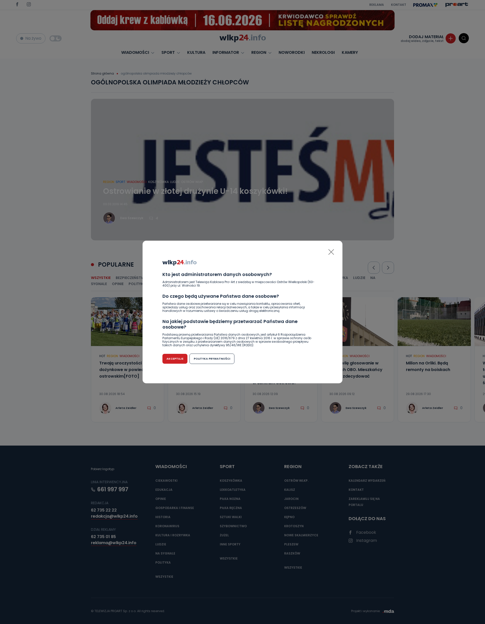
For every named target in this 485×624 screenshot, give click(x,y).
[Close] (331, 252)
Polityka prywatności (212, 359)
